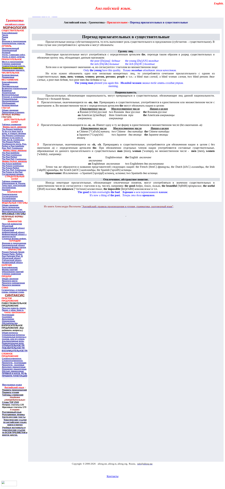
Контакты (112, 476)
